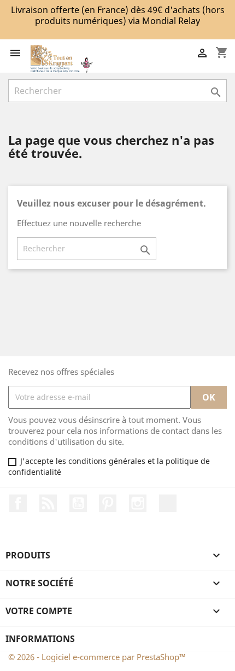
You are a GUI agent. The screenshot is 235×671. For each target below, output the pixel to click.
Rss (48, 503)
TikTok (168, 503)
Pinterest (107, 503)
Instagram (137, 503)
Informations (40, 639)
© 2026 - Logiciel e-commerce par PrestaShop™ (97, 656)
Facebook (18, 503)
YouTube (78, 503)
